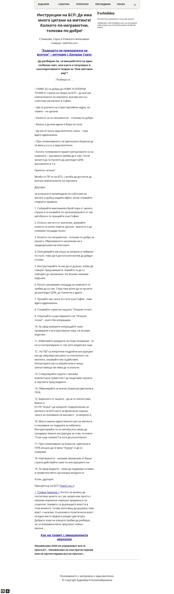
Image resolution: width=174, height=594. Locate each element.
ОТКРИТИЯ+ (82, 4)
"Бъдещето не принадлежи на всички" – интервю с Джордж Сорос (64, 52)
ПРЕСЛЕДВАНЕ (103, 4)
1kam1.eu (66, 485)
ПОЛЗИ (121, 4)
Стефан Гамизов (47, 492)
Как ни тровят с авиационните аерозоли (64, 537)
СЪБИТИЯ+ (64, 4)
